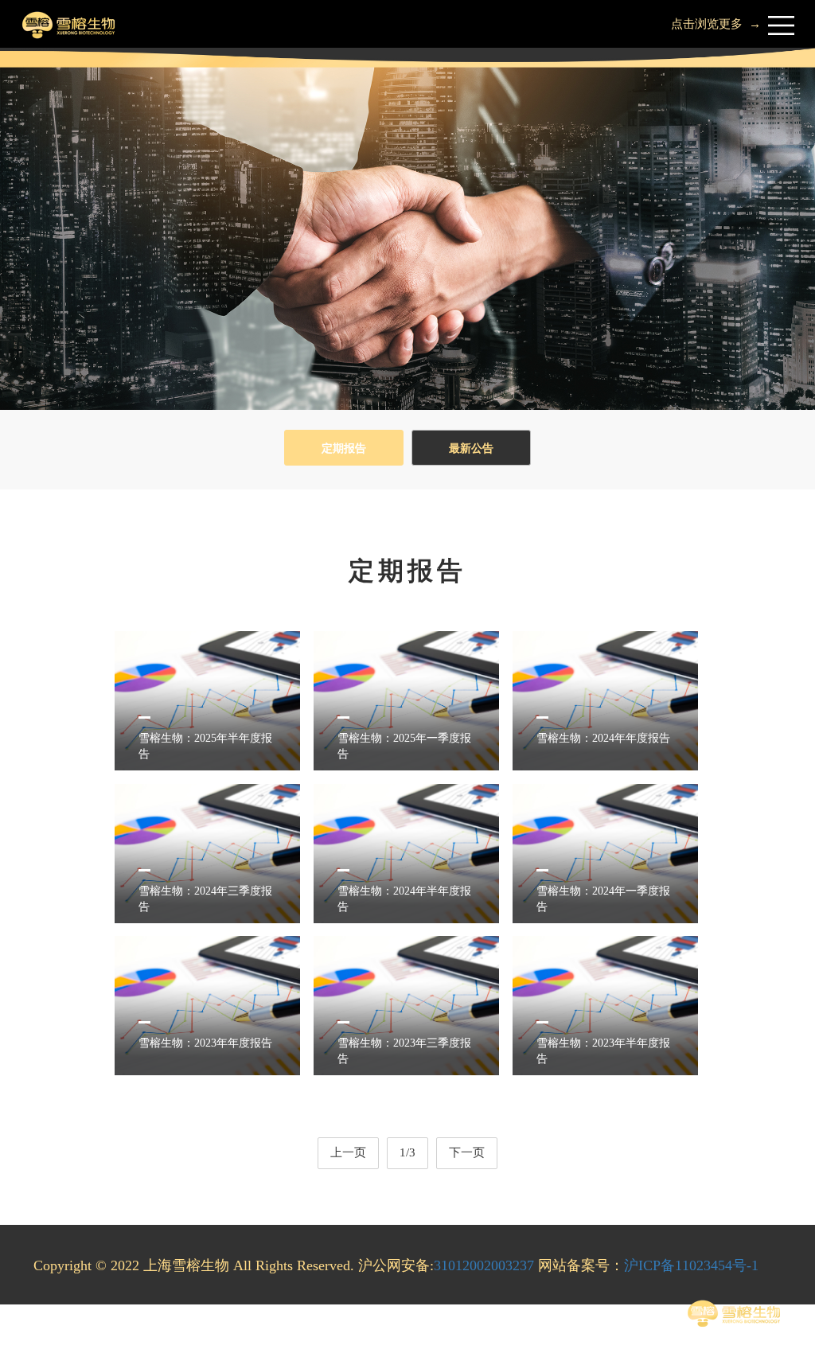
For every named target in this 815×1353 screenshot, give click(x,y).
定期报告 (344, 448)
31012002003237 (484, 1265)
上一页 (348, 1152)
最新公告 (471, 448)
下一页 (467, 1152)
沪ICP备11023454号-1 (691, 1265)
